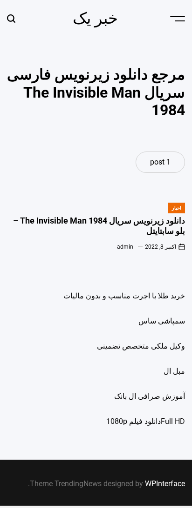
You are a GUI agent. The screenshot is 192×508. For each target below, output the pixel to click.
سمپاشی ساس (161, 321)
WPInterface (165, 483)
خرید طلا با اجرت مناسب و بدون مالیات (124, 295)
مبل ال (174, 371)
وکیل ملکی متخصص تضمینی (141, 346)
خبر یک (95, 18)
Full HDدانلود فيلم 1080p (145, 421)
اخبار (176, 208)
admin (125, 247)
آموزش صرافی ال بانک (149, 396)
